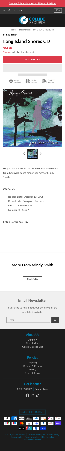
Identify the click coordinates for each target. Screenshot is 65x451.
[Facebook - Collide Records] (27, 395)
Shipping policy (47, 437)
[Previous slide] (24, 153)
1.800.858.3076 (24, 389)
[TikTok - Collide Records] (37, 395)
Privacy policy (17, 437)
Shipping (7, 52)
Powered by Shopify (36, 434)
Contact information (32, 439)
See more (32, 278)
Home (13, 30)
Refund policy (53, 434)
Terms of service (31, 437)
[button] (32, 68)
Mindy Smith (24, 30)
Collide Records (18, 434)
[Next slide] (40, 153)
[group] (32, 154)
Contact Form (41, 389)
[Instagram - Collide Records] (32, 395)
